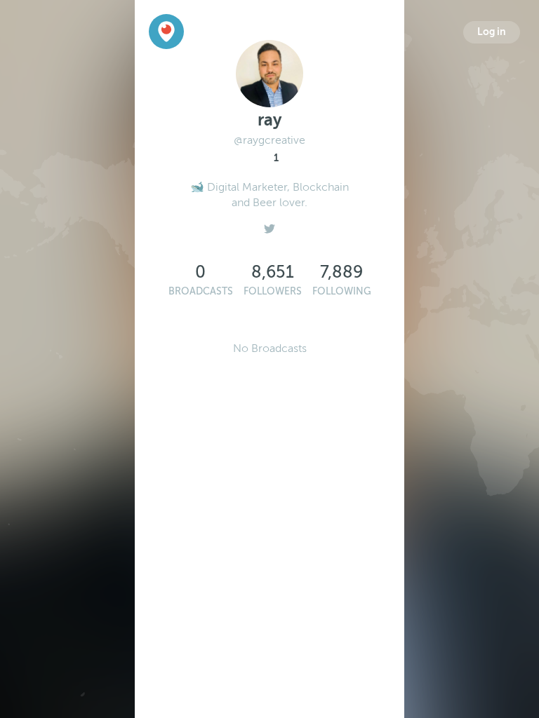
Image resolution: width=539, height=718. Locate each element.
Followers (273, 291)
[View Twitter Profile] (269, 225)
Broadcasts (200, 291)
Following (341, 291)
